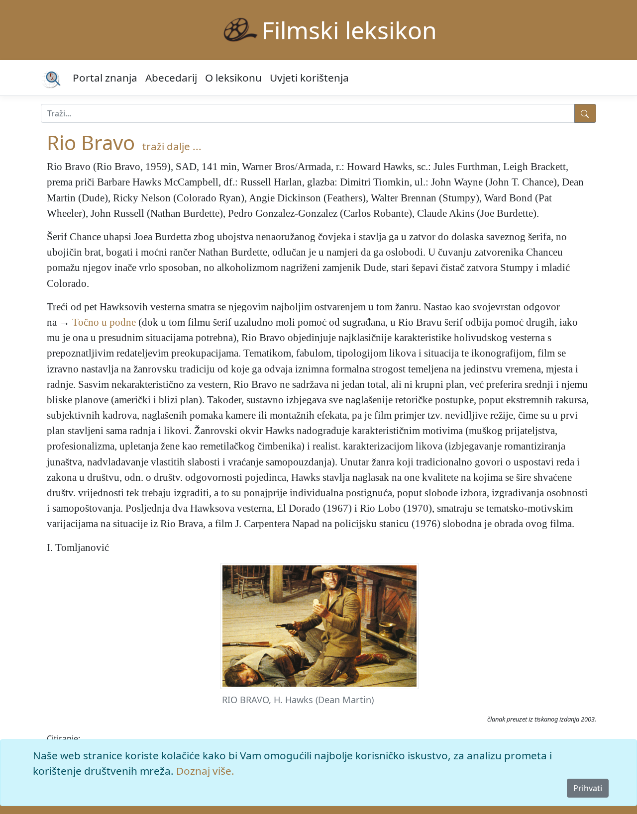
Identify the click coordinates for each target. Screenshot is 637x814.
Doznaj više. (205, 771)
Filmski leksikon (349, 30)
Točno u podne (104, 322)
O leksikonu (233, 78)
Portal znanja (105, 78)
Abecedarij (171, 78)
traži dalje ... (172, 146)
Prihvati (587, 788)
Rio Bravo (91, 142)
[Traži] (585, 113)
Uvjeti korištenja (309, 78)
